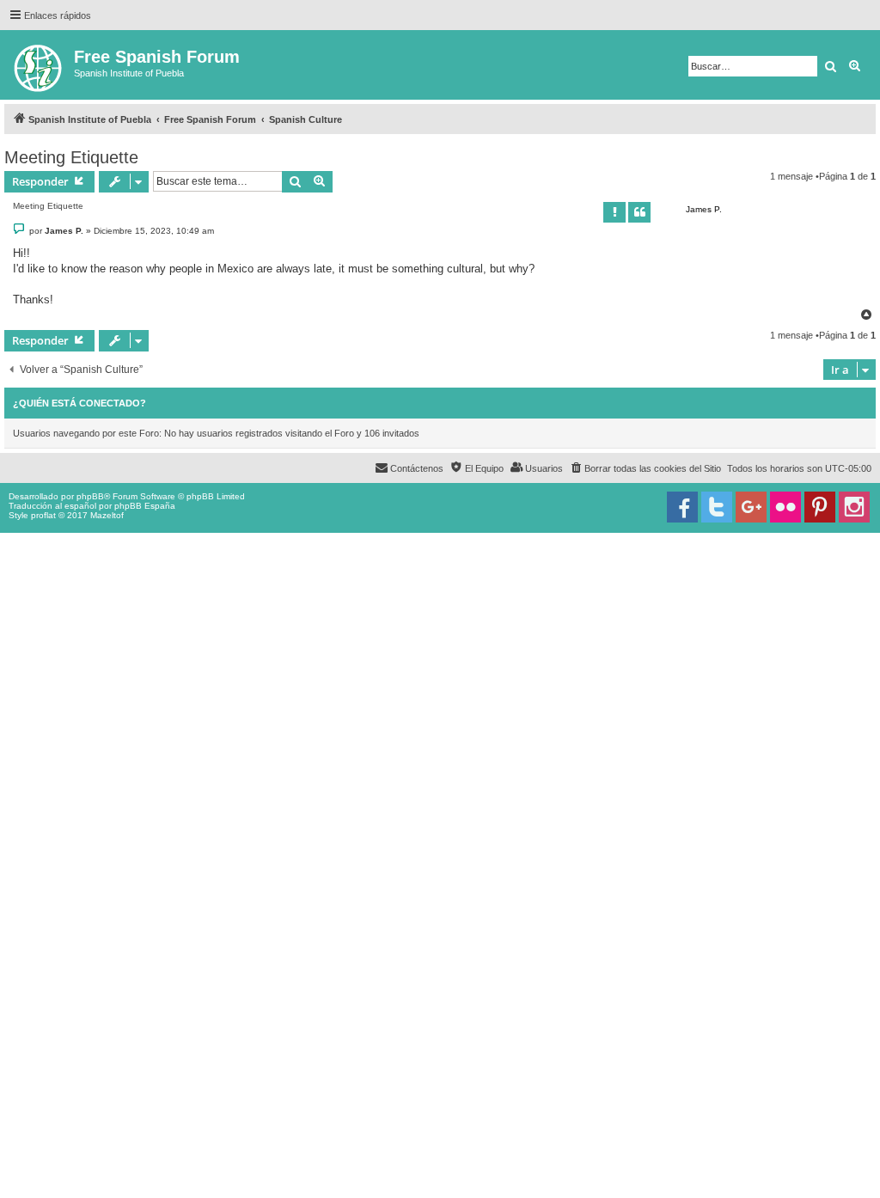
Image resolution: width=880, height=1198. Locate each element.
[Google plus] (751, 507)
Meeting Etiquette (71, 157)
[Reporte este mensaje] (614, 212)
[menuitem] (645, 468)
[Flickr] (785, 507)
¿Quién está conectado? (79, 403)
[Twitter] (716, 507)
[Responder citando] (639, 212)
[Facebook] (682, 507)
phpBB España (144, 505)
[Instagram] (854, 507)
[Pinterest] (819, 507)
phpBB (90, 496)
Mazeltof (107, 515)
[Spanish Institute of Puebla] (39, 64)
